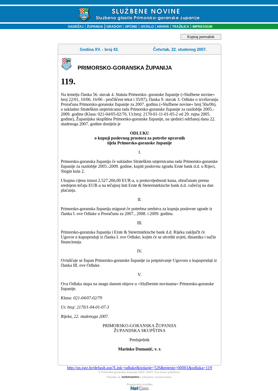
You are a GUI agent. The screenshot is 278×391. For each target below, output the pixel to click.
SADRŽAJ (74, 27)
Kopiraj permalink (200, 37)
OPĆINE (131, 27)
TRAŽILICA (180, 27)
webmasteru (130, 376)
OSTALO (147, 27)
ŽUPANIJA (95, 27)
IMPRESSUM (202, 27)
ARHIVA (162, 27)
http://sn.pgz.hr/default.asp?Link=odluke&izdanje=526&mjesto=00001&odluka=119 (139, 367)
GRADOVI (114, 27)
